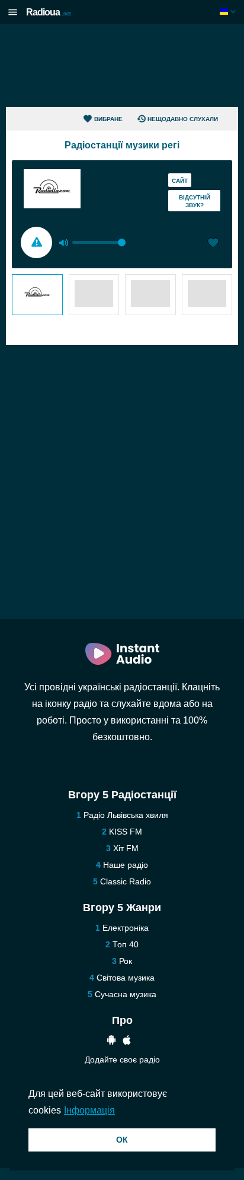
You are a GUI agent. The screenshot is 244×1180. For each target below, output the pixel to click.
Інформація (89, 1110)
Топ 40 (126, 944)
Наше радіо (125, 865)
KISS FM (125, 831)
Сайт (180, 180)
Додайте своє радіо (122, 1059)
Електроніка (125, 927)
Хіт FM (126, 848)
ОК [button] (122, 1139)
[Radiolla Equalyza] (37, 294)
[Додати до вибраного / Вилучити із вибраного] (213, 244)
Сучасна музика (125, 994)
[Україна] (229, 12)
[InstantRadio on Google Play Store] (111, 1041)
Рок (125, 961)
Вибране (108, 119)
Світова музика (126, 977)
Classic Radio (125, 881)
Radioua (48, 12)
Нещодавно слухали (182, 119)
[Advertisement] (122, 65)
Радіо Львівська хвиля (126, 815)
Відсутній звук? (194, 201)
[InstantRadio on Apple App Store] (126, 1041)
